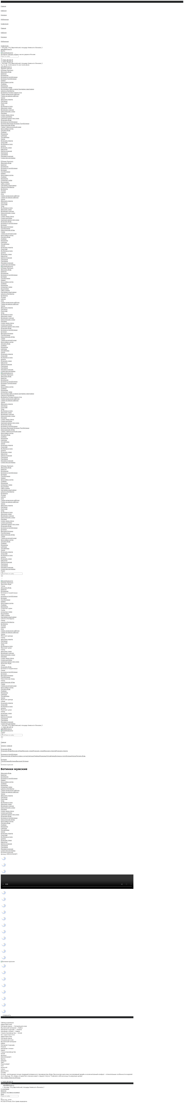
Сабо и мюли (13, 89)
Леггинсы (4, 101)
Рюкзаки (4, 113)
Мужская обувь (6, 221)
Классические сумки (8, 111)
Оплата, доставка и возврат (10, 1092)
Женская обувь (6, 163)
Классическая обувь (8, 125)
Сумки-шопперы (6, 117)
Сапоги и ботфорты (7, 91)
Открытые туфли (6, 87)
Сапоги (16, 92)
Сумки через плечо (7, 115)
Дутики (11, 92)
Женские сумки (6, 209)
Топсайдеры (5, 137)
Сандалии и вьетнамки (26, 89)
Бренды (3, 1091)
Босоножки (5, 89)
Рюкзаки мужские (7, 156)
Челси (3, 98)
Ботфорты (4, 92)
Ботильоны (4, 75)
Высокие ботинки (13, 123)
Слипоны (4, 135)
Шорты (3, 146)
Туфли (3, 127)
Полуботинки (11, 79)
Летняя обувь (5, 130)
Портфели (4, 154)
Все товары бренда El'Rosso (10, 1078)
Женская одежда (7, 201)
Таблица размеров (7, 1023)
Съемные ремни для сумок (10, 118)
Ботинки (4, 79)
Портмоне (4, 153)
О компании (5, 1089)
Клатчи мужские (6, 151)
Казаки (3, 80)
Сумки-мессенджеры (8, 158)
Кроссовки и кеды (7, 82)
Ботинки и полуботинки (9, 77)
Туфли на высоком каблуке (10, 94)
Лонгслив (4, 103)
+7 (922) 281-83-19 (7, 727)
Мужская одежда (7, 247)
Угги (20, 92)
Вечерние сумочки (7, 110)
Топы (2, 105)
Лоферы (4, 84)
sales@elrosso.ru (6, 49)
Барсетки (4, 149)
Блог (2, 1094)
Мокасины (4, 86)
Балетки (4, 74)
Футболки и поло (7, 106)
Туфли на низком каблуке (9, 96)
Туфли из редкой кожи (13, 127)
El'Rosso (3, 1060)
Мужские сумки (6, 254)
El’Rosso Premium (7, 161)
